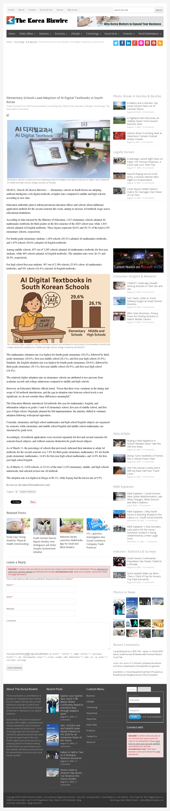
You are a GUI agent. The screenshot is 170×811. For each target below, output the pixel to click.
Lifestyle (75, 33)
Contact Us (91, 736)
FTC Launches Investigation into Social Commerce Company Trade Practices (95, 540)
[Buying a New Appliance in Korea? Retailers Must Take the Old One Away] (119, 443)
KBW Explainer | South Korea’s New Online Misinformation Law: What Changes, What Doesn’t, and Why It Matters (144, 498)
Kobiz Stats (91, 724)
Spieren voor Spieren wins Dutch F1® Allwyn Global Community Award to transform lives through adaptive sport (71, 704)
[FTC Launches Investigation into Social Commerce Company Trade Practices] (98, 524)
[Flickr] (141, 43)
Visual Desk (111, 33)
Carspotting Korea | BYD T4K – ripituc (131, 651)
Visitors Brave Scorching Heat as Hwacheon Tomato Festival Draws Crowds (144, 136)
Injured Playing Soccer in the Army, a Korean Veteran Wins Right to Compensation (143, 176)
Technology (92, 33)
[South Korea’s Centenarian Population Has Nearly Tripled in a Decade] (119, 561)
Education (79, 106)
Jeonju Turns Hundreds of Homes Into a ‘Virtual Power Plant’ (145, 457)
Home (11, 9)
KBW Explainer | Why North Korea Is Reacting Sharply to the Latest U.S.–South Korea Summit (144, 514)
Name (10, 585)
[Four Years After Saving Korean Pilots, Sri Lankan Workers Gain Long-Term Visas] (119, 623)
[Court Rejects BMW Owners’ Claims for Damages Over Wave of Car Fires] (119, 191)
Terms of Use (46, 9)
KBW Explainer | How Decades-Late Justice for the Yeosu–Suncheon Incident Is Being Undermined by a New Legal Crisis (144, 532)
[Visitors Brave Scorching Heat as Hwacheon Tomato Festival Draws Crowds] (119, 136)
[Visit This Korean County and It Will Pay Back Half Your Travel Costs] (119, 470)
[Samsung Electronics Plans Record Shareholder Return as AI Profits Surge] (132, 623)
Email (9, 596)
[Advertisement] (58, 69)
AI (16, 491)
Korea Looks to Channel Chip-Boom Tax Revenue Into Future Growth (71, 774)
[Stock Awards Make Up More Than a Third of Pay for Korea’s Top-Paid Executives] (119, 575)
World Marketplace (148, 33)
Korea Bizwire (40, 106)
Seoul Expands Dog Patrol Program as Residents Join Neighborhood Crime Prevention (138, 673)
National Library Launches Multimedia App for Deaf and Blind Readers (71, 542)
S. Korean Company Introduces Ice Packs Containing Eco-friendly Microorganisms (137, 665)
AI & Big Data (31, 42)
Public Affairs (26, 33)
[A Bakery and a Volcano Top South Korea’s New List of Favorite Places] (119, 106)
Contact (32, 9)
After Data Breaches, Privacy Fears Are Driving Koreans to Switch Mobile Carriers (142, 316)
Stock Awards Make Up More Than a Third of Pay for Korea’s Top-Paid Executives (144, 576)
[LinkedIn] (128, 43)
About (21, 9)
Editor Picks (68, 106)
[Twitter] (116, 43)
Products (90, 730)
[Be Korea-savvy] (37, 20)
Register (144, 689)
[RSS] (160, 43)
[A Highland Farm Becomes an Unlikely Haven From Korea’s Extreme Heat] (119, 120)
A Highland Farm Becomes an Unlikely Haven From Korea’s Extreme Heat (143, 121)
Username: (134, 695)
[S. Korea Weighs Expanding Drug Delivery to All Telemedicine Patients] (119, 632)
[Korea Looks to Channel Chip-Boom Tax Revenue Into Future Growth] (158, 601)
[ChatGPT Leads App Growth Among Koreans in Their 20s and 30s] (119, 286)
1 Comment (151, 541)
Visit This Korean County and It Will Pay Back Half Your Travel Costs (143, 470)
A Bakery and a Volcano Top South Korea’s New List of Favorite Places (142, 106)
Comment (11, 620)
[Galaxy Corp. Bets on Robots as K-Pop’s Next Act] (145, 623)
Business (44, 33)
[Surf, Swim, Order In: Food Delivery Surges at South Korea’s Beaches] (119, 301)
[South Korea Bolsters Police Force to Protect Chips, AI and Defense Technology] (158, 633)
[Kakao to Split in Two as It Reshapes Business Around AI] (145, 601)
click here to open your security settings (144, 742)
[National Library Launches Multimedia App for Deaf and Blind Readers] (71, 526)
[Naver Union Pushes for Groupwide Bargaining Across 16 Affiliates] (145, 633)
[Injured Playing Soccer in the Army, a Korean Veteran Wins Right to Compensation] (119, 175)
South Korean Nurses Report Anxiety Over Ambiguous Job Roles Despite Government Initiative (44, 545)
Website (10, 608)
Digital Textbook (27, 491)
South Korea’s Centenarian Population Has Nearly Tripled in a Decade (144, 561)
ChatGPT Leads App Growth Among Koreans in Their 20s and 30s (144, 286)
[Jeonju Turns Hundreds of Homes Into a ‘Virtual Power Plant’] (119, 458)
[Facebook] (122, 43)
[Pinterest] (153, 43)
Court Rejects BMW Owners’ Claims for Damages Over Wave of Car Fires (144, 191)
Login (132, 689)
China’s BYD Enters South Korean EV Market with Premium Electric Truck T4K (138, 654)
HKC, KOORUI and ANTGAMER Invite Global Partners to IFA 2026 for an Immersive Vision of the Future (71, 733)
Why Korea (72, 9)
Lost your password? (152, 717)
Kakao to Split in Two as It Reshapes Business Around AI (71, 755)
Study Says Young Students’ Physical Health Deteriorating (17, 540)
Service (60, 9)
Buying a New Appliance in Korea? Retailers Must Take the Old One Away (144, 443)
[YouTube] (147, 43)
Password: (133, 705)
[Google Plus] (134, 43)
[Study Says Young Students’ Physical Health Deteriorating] (18, 526)
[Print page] (58, 115)
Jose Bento (118, 672)
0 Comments (148, 112)
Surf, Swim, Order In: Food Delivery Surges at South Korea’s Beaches (144, 301)
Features (127, 33)
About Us (90, 742)
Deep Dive (91, 719)
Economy (60, 33)
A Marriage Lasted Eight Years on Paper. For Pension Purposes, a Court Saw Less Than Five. (145, 161)
